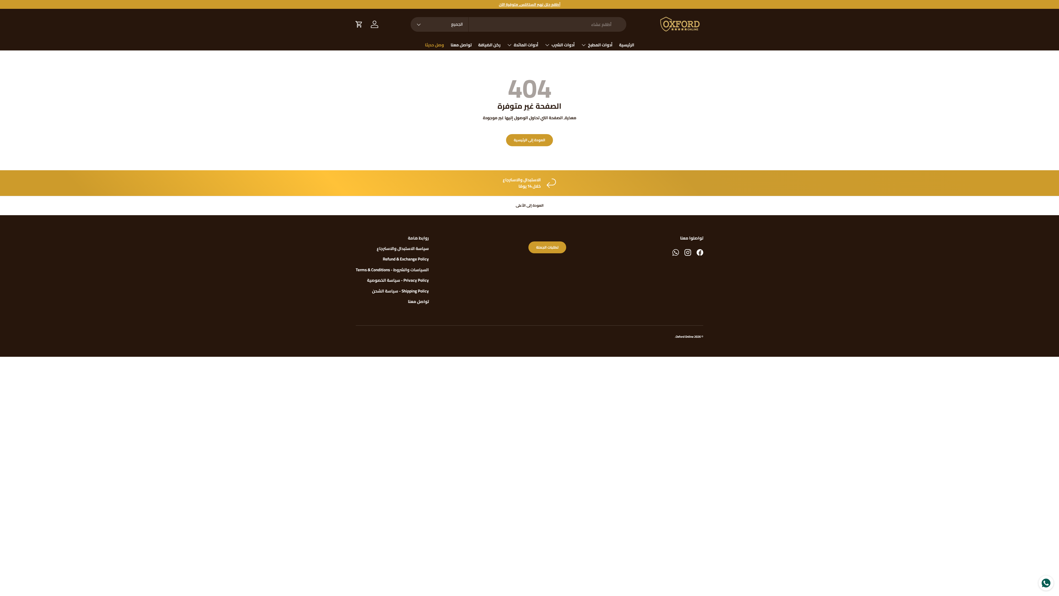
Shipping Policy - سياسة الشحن (400, 291)
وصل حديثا (434, 45)
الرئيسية (626, 45)
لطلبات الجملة (547, 247)
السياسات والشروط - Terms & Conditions (392, 270)
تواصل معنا (461, 45)
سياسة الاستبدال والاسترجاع (403, 248)
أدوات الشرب (563, 45)
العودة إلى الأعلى (530, 205)
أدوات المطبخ (600, 45)
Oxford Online (685, 336)
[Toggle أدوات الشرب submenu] (547, 45)
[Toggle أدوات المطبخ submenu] (583, 45)
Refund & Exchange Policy (406, 259)
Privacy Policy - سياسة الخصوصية (398, 280)
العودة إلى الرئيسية (529, 140)
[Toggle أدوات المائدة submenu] (509, 45)
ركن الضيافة (489, 45)
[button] (359, 24)
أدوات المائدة (526, 45)
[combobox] (518, 24)
